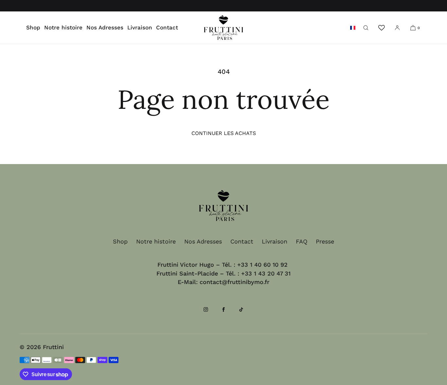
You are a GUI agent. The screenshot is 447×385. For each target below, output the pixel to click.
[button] (366, 27)
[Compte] (397, 27)
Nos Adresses (104, 27)
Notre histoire (63, 27)
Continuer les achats (223, 133)
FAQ (301, 241)
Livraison (139, 27)
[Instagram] (206, 312)
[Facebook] (223, 312)
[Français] (353, 27)
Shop (33, 27)
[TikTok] (241, 312)
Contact (167, 27)
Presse (325, 241)
